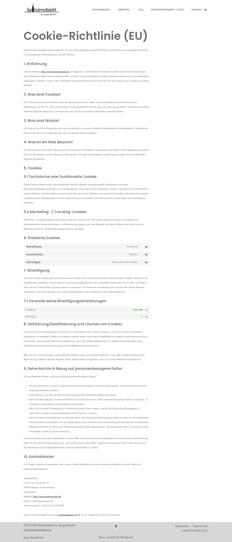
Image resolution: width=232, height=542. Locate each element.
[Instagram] (116, 526)
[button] (130, 9)
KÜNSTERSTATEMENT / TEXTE (167, 10)
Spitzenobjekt (101, 10)
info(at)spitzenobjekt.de (37, 529)
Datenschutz (200, 526)
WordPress (37, 537)
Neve (27, 537)
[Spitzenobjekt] (43, 9)
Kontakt (196, 10)
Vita (141, 10)
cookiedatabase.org (67, 515)
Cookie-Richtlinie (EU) (194, 530)
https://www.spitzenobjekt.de (55, 71)
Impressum (181, 526)
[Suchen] (205, 10)
